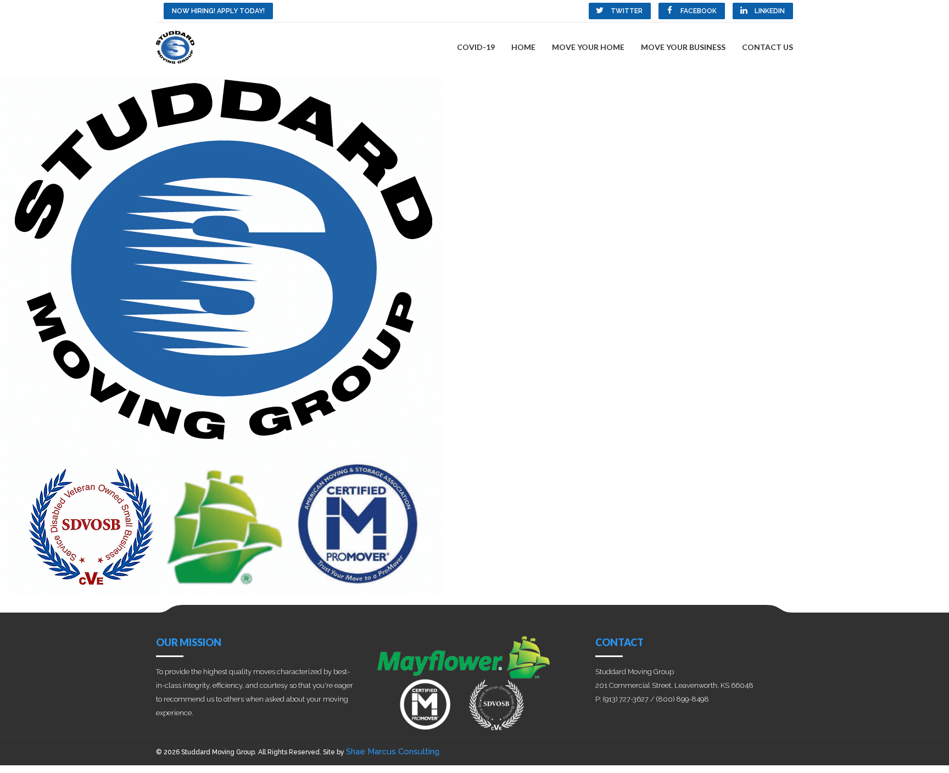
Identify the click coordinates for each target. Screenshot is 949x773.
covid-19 (476, 47)
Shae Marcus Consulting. (393, 752)
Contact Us (767, 47)
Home (523, 47)
